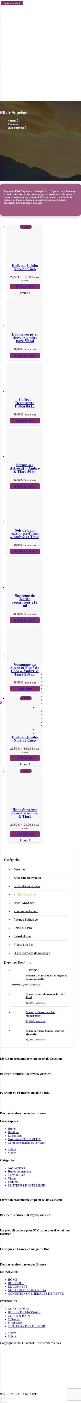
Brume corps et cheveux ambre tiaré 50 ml (25, 337)
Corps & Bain (16, 1175)
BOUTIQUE (16, 1283)
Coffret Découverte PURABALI (25, 403)
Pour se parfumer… (57, 700)
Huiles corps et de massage (32, 953)
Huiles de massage (19, 1171)
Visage (12, 1178)
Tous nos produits (49, 707)
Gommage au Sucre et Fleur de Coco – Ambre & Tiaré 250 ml (24, 669)
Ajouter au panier (25, 355)
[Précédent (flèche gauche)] (1, 1402)
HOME (12, 1279)
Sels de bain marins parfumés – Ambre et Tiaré (24, 533)
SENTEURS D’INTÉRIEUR (26, 1185)
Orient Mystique (55, 689)
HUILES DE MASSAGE (24, 1312)
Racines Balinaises (57, 674)
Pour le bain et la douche (61, 722)
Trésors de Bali (54, 677)
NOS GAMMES (18, 1308)
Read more (25, 688)
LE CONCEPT (17, 1286)
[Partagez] (9, 1398)
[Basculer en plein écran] (5, 1398)
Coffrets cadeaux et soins (62, 711)
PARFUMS (15, 1322)
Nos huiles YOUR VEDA (24, 1139)
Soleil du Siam (54, 685)
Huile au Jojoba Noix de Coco (25, 267)
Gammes (20, 869)
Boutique (13, 1132)
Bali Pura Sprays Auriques (54, 729)
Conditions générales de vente (26, 1142)
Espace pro (44, 737)
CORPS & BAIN (19, 1315)
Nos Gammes (46, 670)
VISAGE (14, 1319)
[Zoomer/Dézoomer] (1, 1398)
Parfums (13, 1182)
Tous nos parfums (56, 725)
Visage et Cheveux (57, 714)
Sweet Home (53, 703)
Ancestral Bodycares (58, 696)
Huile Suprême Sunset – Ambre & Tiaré (24, 813)
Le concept (45, 666)
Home (12, 1128)
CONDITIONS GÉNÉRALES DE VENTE (36, 1293)
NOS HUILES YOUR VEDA (27, 1290)
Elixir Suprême (54, 681)
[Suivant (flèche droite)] (5, 1402)
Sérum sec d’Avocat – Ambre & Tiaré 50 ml (25, 468)
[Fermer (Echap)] (13, 1398)
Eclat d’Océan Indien (58, 692)
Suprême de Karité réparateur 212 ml (25, 600)
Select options (25, 286)
